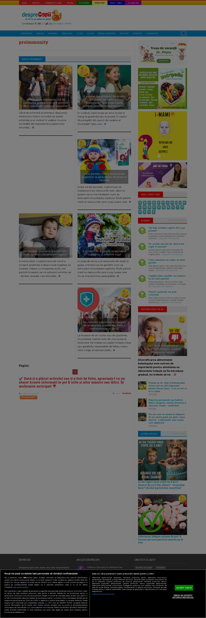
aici (46, 603)
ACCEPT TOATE (184, 588)
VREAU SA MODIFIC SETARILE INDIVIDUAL (183, 596)
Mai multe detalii (20, 587)
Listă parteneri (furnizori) (103, 594)
